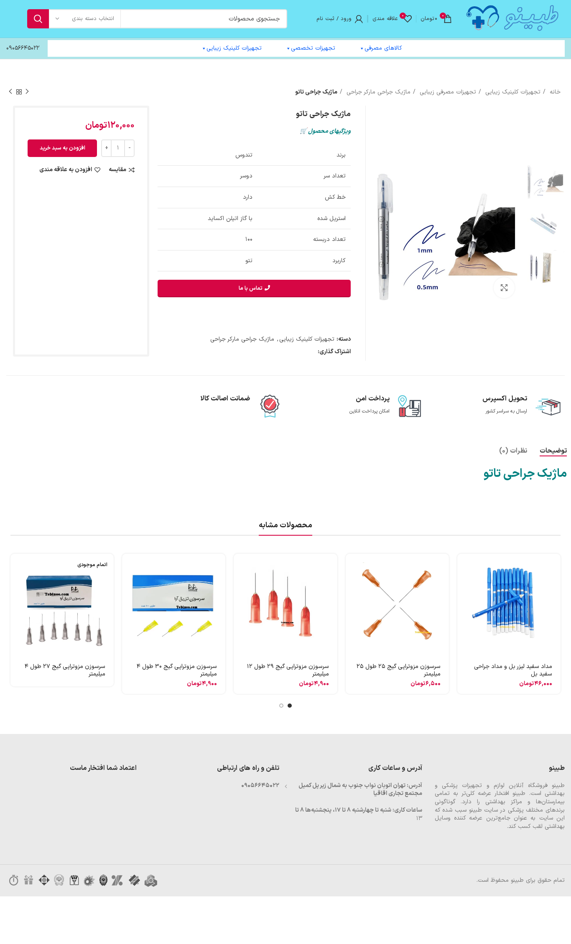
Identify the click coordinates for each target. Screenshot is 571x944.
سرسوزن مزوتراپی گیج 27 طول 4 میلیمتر (65, 670)
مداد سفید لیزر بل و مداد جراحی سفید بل (513, 670)
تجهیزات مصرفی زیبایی (447, 92)
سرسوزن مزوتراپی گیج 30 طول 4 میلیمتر (177, 670)
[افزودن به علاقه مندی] (463, 623)
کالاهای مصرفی (383, 48)
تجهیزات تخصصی (313, 48)
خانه (554, 92)
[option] (546, 181)
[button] (463, 567)
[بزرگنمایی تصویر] (504, 287)
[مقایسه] (463, 604)
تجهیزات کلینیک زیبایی (234, 48)
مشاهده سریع (463, 586)
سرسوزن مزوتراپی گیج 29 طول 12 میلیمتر (288, 670)
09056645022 (22, 48)
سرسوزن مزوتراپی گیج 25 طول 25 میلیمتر (399, 670)
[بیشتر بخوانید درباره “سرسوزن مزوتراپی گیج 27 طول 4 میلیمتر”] (16, 567)
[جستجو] (38, 18)
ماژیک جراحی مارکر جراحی (377, 92)
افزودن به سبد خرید (62, 148)
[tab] (553, 451)
